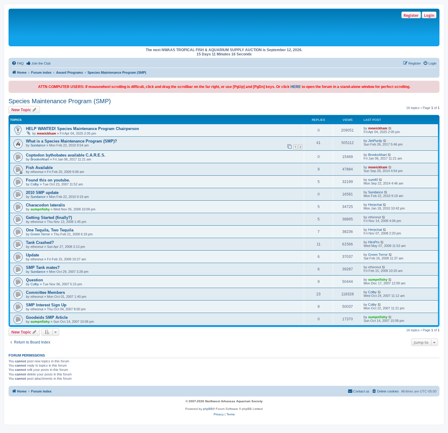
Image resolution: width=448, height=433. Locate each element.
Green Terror (40, 234)
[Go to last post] (390, 128)
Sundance (37, 145)
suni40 (373, 179)
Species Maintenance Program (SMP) (60, 101)
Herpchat (375, 204)
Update (32, 255)
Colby (34, 184)
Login (429, 15)
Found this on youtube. (48, 180)
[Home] (97, 27)
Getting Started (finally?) (49, 217)
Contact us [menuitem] (361, 391)
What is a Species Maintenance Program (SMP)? (71, 141)
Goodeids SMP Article (47, 317)
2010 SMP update (42, 192)
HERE (295, 87)
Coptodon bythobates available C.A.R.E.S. (65, 155)
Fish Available (39, 167)
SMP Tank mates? (43, 267)
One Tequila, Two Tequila (49, 230)
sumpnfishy (40, 209)
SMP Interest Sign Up (46, 305)
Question (34, 280)
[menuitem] (18, 63)
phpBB (208, 408)
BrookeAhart (39, 159)
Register (411, 15)
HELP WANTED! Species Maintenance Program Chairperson (82, 128)
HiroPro (373, 242)
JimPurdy (375, 141)
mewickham (46, 133)
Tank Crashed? (40, 242)
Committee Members (45, 292)
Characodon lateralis (45, 205)
